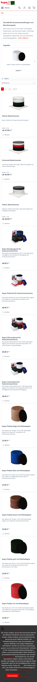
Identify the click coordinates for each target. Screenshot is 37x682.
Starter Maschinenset (10, 116)
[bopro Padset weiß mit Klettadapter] (18, 56)
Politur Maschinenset (10, 205)
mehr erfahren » (23, 38)
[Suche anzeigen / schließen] (19, 8)
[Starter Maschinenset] (18, 103)
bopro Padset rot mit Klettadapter (15, 604)
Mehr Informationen (24, 670)
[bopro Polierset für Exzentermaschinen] (18, 280)
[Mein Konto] (24, 8)
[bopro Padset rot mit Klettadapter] (18, 591)
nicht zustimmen (8, 657)
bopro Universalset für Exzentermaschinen (11, 383)
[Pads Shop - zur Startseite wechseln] (8, 3)
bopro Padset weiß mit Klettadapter (18, 64)
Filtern (6, 78)
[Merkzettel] (29, 8)
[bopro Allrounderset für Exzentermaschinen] (18, 325)
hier (21, 665)
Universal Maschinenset (11, 160)
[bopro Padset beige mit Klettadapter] (18, 413)
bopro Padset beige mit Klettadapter (16, 426)
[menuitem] (5, 8)
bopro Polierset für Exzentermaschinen (17, 293)
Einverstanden (12, 676)
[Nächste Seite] (5, 89)
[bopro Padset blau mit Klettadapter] (18, 458)
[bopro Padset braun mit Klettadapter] (18, 502)
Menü (7, 8)
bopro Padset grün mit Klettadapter (16, 559)
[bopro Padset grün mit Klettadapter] (18, 546)
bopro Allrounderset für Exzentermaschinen (11, 338)
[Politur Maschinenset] (18, 192)
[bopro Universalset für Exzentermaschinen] (18, 369)
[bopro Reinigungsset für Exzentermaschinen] (18, 236)
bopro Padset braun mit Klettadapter (16, 515)
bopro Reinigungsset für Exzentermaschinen (11, 250)
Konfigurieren (25, 676)
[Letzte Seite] (10, 89)
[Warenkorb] (34, 8)
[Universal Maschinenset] (18, 147)
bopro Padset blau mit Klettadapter (16, 471)
